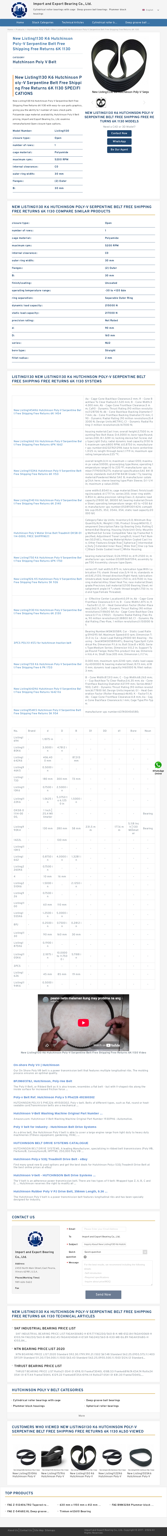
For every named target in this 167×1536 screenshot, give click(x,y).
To (70, 1236)
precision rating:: (23, 320)
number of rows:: (23, 145)
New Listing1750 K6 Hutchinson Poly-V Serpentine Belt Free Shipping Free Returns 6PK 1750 (48, 559)
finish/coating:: (22, 283)
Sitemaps (50, 1530)
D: (13, 335)
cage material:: (22, 152)
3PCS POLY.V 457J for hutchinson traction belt (42, 643)
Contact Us (26, 1530)
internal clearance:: (25, 166)
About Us (13, 1530)
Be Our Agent (119, 149)
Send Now (103, 1295)
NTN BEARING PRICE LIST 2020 (39, 1349)
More (82, 1416)
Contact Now (119, 133)
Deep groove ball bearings (139, 22)
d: (13, 328)
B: (14, 188)
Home (20, 22)
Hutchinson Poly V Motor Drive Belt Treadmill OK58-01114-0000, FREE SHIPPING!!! (48, 535)
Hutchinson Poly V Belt (38, 29)
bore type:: (19, 350)
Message (73, 1262)
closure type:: (21, 138)
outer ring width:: (24, 174)
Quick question (71, 1254)
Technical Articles (73, 22)
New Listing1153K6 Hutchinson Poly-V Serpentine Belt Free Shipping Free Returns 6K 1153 (48, 472)
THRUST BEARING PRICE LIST (38, 1366)
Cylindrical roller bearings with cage (106, 22)
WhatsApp (119, 141)
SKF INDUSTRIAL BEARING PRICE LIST (45, 1328)
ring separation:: (22, 298)
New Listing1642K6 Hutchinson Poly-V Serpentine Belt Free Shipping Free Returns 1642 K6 (47, 690)
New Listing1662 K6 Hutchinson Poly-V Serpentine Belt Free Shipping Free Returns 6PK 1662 (48, 443)
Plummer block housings (85, 33)
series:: (16, 343)
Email (71, 1229)
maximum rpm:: (23, 159)
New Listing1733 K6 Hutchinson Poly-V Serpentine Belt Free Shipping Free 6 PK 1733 (48, 666)
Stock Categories (43, 22)
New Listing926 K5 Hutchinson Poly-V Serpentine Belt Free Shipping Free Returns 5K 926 (48, 581)
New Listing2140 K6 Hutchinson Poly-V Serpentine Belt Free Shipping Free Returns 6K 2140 (48, 502)
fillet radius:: (20, 358)
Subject (72, 1244)
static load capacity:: (25, 313)
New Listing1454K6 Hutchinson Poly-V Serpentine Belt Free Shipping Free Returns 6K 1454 (47, 412)
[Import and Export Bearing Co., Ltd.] (20, 9)
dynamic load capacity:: (27, 305)
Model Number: (22, 131)
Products (20, 29)
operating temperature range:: (31, 290)
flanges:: (18, 181)
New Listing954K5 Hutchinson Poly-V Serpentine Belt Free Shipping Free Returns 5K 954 (47, 712)
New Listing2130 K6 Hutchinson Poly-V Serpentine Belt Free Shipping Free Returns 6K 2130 (48, 612)
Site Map (39, 1530)
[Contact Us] (158, 768)
